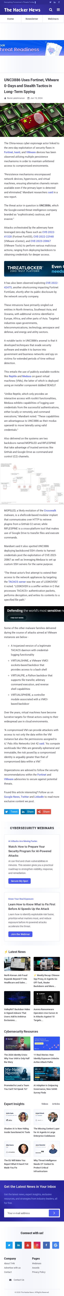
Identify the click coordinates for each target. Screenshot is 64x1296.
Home (10, 18)
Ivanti (17, 152)
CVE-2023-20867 (41, 241)
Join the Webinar (20, 934)
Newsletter (32, 18)
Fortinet (8, 152)
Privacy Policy (38, 1272)
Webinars (53, 18)
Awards (35, 1267)
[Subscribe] (54, 1213)
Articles (56, 1104)
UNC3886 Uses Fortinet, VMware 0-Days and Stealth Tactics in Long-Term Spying (31, 86)
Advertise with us (12, 1267)
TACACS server (17, 581)
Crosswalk (50, 510)
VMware (31, 152)
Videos (44, 1104)
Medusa (26, 376)
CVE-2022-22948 (43, 236)
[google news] (55, 1245)
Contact (8, 1272)
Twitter (25, 796)
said (50, 192)
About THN (9, 1263)
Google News (12, 796)
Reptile (13, 376)
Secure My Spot (19, 881)
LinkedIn (39, 796)
